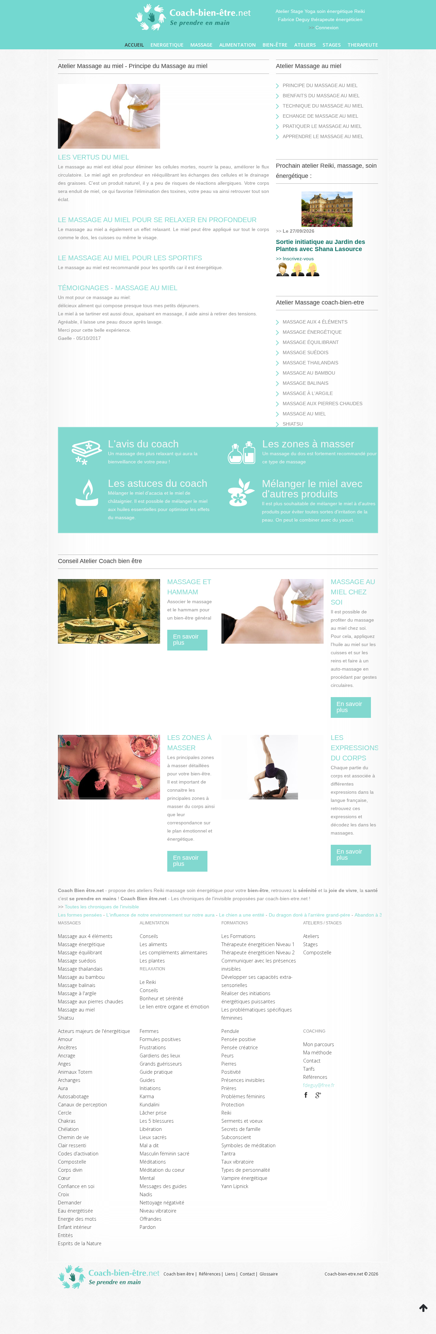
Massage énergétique (312, 332)
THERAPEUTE (362, 45)
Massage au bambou (309, 373)
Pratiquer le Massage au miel (322, 126)
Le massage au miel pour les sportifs (130, 258)
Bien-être (275, 45)
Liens (230, 1274)
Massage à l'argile (308, 393)
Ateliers (305, 45)
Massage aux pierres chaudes (322, 403)
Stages (332, 45)
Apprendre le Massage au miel (323, 136)
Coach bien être (179, 1274)
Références (209, 1274)
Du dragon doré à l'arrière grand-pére (310, 915)
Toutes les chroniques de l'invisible (102, 906)
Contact (247, 1274)
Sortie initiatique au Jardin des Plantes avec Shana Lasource (320, 245)
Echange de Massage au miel (320, 116)
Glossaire (269, 1274)
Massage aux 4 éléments (315, 322)
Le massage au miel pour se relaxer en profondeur (157, 220)
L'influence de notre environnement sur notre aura (161, 915)
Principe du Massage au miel (320, 85)
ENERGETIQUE (167, 45)
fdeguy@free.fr (318, 1085)
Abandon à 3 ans (374, 915)
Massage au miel (304, 413)
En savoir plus (186, 639)
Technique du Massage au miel (323, 106)
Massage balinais (305, 383)
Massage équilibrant (311, 342)
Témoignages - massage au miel (117, 288)
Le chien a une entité (242, 915)
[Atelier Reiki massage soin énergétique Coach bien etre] (194, 17)
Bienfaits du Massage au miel (321, 95)
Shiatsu (293, 424)
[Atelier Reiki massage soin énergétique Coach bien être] (111, 1277)
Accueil (134, 45)
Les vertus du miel (93, 157)
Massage (201, 45)
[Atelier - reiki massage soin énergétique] (306, 1095)
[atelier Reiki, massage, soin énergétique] (327, 195)
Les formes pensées (80, 915)
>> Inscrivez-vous (295, 258)
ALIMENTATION (237, 45)
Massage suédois (305, 352)
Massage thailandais (310, 362)
